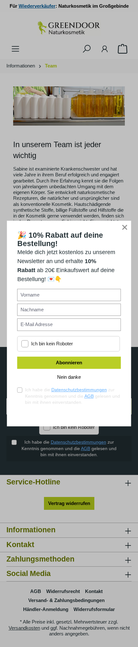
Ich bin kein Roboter (52, 343)
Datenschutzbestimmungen (79, 389)
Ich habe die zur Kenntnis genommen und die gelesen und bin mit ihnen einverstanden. (72, 396)
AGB (89, 396)
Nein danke (69, 377)
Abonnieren (69, 362)
